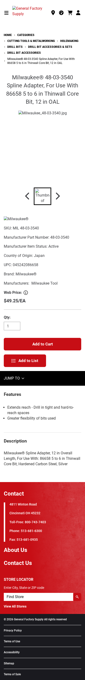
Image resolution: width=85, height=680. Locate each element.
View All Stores (15, 606)
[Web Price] (25, 292)
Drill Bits (15, 47)
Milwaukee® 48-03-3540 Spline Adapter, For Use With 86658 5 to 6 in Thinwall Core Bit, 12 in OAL (41, 61)
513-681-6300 (31, 531)
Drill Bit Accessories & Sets (50, 47)
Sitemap (9, 663)
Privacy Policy (13, 630)
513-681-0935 (27, 540)
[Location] (53, 12)
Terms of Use (12, 641)
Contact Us (18, 563)
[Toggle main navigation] (6, 12)
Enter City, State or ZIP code (24, 588)
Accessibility (12, 652)
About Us (15, 550)
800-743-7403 (35, 522)
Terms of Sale (12, 674)
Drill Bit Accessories (24, 52)
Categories (25, 35)
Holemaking (69, 41)
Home (8, 35)
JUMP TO (12, 378)
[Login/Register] (78, 12)
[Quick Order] (61, 12)
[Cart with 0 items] (70, 12)
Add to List (28, 360)
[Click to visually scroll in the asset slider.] (27, 196)
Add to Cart (42, 344)
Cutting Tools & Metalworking (31, 41)
